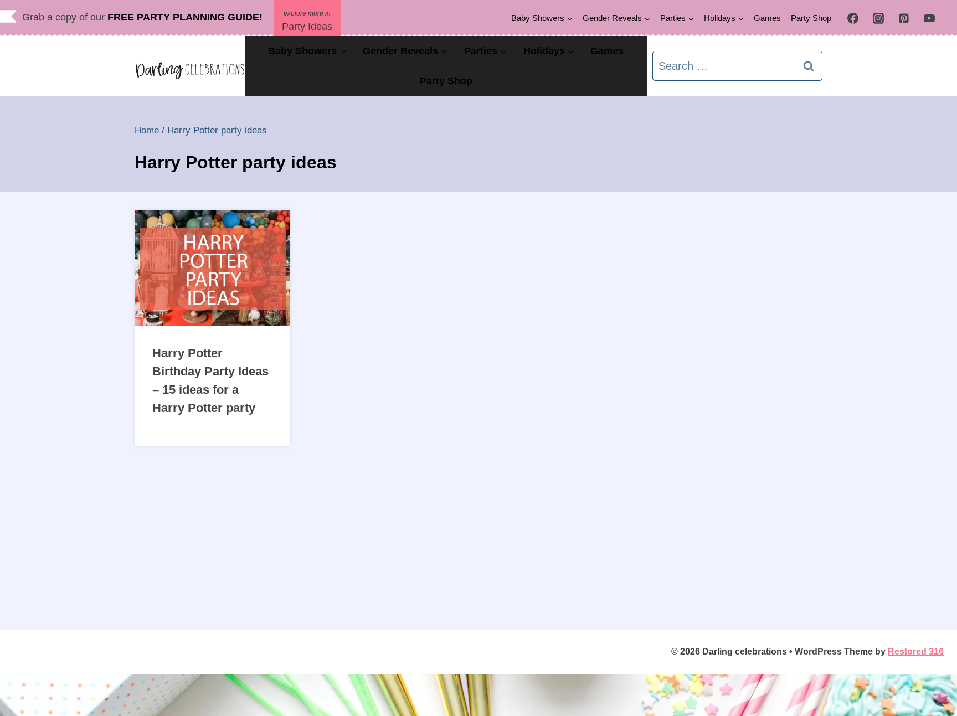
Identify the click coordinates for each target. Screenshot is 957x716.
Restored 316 (916, 651)
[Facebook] (853, 18)
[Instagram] (878, 18)
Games (767, 18)
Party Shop (811, 18)
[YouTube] (929, 18)
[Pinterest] (904, 18)
